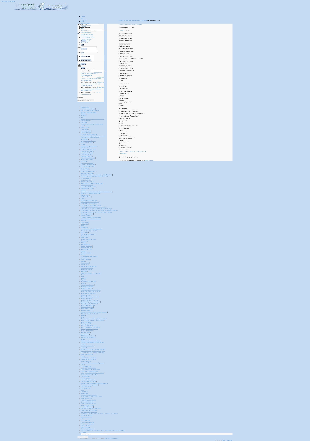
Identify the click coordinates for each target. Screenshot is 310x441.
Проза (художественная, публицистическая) (94, 319)
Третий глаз (84, 391)
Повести (83, 278)
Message (80, 52)
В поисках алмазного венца (89, 134)
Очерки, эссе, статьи (87, 268)
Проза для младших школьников (90, 327)
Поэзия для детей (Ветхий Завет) (91, 290)
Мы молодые (84, 237)
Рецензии (84, 347)
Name (79, 47)
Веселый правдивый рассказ (89, 146)
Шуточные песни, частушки (89, 410)
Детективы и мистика (87, 163)
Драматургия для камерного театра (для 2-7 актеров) (96, 175)
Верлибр (83, 144)
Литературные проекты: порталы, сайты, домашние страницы (99, 210)
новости (83, 251)
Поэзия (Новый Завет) (87, 286)
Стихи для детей (86, 366)
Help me (83, 117)
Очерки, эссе (84, 264)
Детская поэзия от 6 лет (88, 166)
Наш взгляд (84, 241)
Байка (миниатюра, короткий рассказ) (92, 124)
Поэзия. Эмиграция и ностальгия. (90, 302)
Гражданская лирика (87, 159)
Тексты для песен (86, 386)
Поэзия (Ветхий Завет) (87, 285)
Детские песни (85, 168)
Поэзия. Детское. (86, 295)
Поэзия (83, 283)
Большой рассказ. (86, 131)
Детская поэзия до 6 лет (88, 164)
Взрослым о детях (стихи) (88, 149)
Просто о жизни (85, 332)
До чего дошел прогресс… (88, 171)
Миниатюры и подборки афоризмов (91, 229)
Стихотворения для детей (88, 381)
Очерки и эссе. (85, 263)
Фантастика (84, 393)
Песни (82, 275)
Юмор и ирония (85, 425)
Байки (82, 125)
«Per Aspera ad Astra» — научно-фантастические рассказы (90, 111)
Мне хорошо (84, 232)
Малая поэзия (85, 222)
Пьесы (83, 339)
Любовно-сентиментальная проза (91, 219)
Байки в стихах (85, 127)
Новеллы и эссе (85, 244)
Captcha (80, 54)
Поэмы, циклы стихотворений (89, 303)
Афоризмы (84, 122)
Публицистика (85, 334)
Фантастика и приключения (89, 395)
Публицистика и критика (88, 335)
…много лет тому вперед (88, 109)
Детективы (84, 161)
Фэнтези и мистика (86, 398)
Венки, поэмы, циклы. (87, 142)
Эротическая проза (86, 417)
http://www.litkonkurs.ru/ (112, 438)
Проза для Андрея (86, 322)
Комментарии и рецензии (88, 186)
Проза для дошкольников (88, 325)
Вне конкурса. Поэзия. (87, 151)
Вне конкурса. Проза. (87, 153)
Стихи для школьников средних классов (92, 373)
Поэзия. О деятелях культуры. (89, 300)
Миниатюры (84, 227)
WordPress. (229, 440)
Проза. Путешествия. (87, 330)
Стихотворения (85, 378)
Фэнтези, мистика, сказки (88, 400)
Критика (83, 190)
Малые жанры (85, 107)
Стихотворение (85, 376)
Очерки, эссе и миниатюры (88, 266)
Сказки (83, 356)
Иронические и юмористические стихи (92, 183)
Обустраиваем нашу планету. (89, 256)
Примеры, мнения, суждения (89, 313)
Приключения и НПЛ (87, 310)
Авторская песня (85, 120)
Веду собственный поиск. (88, 141)
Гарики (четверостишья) (88, 158)
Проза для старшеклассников (89, 329)
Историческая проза (87, 185)
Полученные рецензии (87, 34)
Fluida (223, 440)
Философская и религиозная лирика (91, 396)
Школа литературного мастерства (91, 408)
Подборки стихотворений (88, 281)
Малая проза (84, 224)
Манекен (83, 225)
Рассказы (83, 344)
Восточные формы (86, 154)
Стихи (82, 364)
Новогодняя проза (86, 249)
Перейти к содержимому (8, 1)
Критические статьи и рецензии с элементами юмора (96, 192)
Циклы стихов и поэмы (87, 405)
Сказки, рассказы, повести (88, 359)
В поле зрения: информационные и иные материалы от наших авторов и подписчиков (93, 137)
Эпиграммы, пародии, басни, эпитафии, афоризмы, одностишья (99, 413)
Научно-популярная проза (88, 239)
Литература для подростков (89, 200)
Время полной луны (86, 156)
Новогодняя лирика (86, 246)
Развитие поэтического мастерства (91, 341)
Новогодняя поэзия (86, 247)
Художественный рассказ (88, 403)
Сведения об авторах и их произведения (93, 349)
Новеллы (83, 242)
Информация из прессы (87, 181)
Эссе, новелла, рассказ (87, 422)
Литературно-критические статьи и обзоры (93, 207)
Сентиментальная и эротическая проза (92, 352)
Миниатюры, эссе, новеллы (89, 230)
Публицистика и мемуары (88, 337)
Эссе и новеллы (85, 420)
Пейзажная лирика (86, 269)
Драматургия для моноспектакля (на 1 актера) (94, 176)
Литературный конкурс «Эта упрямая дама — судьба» (96, 212)
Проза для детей (86, 324)
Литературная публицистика (89, 203)
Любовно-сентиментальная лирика (91, 217)
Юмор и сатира (85, 427)
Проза (82, 317)
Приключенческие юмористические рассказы (94, 312)
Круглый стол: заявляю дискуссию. (91, 193)
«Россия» (83, 114)
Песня (82, 276)
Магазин (83, 220)
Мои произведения (86, 32)
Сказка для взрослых (87, 354)
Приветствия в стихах (87, 308)
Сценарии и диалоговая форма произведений (94, 383)
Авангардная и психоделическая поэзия (92, 119)
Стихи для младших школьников (90, 369)
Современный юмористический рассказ (92, 363)
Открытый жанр (85, 259)
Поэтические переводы (88, 305)
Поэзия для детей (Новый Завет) (90, 291)
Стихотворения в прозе (88, 380)
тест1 (82, 390)
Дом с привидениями (87, 173)
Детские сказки (85, 169)
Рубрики (83, 432)
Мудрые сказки (85, 236)
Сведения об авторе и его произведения (93, 351)
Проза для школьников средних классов (92, 320)
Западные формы (86, 180)
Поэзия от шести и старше (89, 293)
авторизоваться (149, 160)
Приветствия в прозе (87, 307)
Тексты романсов (86, 388)
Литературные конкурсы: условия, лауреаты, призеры (96, 208)
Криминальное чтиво (87, 188)
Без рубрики (84, 129)
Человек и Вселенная (87, 407)
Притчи (83, 315)
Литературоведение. (87, 214)
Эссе (82, 418)
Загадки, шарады (86, 178)
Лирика (83, 198)
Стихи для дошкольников (88, 368)
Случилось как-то (86, 361)
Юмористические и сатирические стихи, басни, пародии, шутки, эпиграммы (103, 430)
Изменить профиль (86, 39)
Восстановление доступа (88, 37)
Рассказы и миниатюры (87, 346)
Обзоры (83, 254)
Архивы (80, 100)
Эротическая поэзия (86, 415)
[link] (82, 28)
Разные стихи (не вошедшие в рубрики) (135, 20)
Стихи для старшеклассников (89, 371)
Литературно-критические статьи (91, 205)
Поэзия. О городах (86, 298)
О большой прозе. (86, 252)
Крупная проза (85, 195)
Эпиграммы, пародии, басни (89, 412)
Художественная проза (87, 402)
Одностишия (84, 258)
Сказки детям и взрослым (88, 357)
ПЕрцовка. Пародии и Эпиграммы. (91, 273)
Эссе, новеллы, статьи (87, 424)
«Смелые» (84, 115)
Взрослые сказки (85, 147)
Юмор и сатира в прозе (87, 429)
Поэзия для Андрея (86, 288)
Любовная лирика (86, 215)
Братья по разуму (86, 132)
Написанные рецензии (87, 35)
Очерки (83, 261)
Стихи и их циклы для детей (89, 374)
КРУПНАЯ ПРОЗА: (86, 197)
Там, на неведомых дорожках (89, 385)
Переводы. (84, 271)
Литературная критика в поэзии (90, 202)
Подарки (83, 280)
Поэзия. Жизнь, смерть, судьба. (90, 297)
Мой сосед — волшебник (88, 234)
